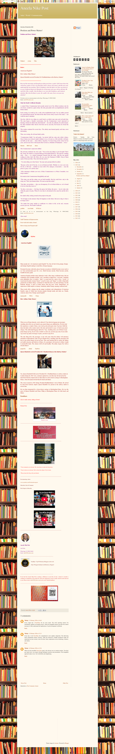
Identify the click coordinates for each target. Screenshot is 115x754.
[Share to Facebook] (44, 610)
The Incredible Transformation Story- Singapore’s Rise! (87, 105)
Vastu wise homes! (78, 134)
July (78, 181)
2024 (76, 190)
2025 (76, 165)
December (79, 167)
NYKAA (38, 208)
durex (36, 145)
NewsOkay (36, 636)
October (79, 171)
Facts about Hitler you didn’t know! (87, 93)
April (78, 185)
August (78, 178)
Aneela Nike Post (34, 8)
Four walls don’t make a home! (28, 222)
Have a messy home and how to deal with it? (87, 116)
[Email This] (39, 610)
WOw (31, 296)
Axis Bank (30, 208)
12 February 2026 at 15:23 (35, 633)
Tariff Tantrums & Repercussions (29, 219)
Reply (25, 628)
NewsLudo (39, 650)
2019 (76, 202)
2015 (76, 211)
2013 (76, 216)
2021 (76, 197)
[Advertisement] (40, 21)
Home (44, 683)
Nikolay (26, 620)
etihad (30, 348)
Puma (37, 296)
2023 (76, 193)
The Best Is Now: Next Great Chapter (87, 81)
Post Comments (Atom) (32, 686)
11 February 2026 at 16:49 (35, 620)
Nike (35, 61)
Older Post (65, 683)
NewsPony (37, 622)
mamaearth (23, 296)
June (78, 183)
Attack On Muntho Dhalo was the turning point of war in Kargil (88, 68)
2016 (76, 209)
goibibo (22, 208)
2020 (76, 200)
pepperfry (23, 348)
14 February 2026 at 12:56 (35, 648)
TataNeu (37, 348)
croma (29, 61)
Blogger (67, 743)
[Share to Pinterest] (45, 610)
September (79, 173)
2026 (76, 162)
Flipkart (22, 61)
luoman (56, 743)
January (79, 188)
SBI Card (29, 145)
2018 (76, 204)
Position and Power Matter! (83, 176)
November (79, 169)
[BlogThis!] (40, 610)
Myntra (22, 145)
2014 (76, 213)
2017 (76, 207)
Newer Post (23, 683)
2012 (76, 218)
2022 (76, 195)
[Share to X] (42, 610)
